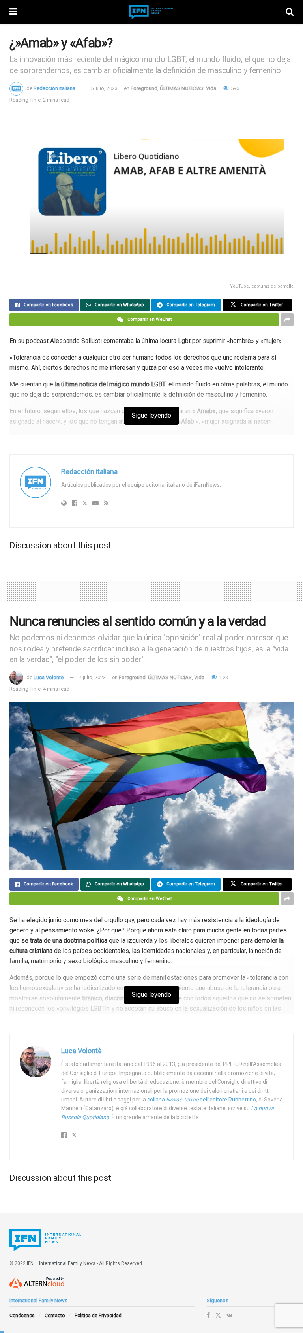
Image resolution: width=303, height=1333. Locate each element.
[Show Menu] (13, 12)
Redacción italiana (54, 88)
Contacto (55, 1315)
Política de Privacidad (98, 1315)
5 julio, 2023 (104, 88)
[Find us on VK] (229, 1315)
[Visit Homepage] (151, 12)
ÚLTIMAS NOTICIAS (182, 88)
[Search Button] (290, 12)
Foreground (144, 88)
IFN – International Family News (61, 1263)
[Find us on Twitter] (218, 1315)
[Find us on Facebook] (208, 1315)
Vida (211, 88)
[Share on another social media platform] (287, 319)
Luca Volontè (49, 677)
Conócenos (22, 1315)
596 (234, 88)
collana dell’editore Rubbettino (201, 1099)
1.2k (223, 677)
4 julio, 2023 (92, 677)
